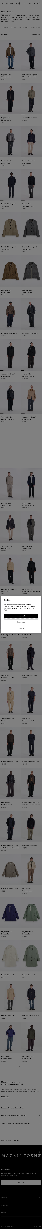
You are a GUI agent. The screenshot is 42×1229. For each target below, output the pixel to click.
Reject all (21, 628)
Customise (21, 622)
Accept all (21, 616)
